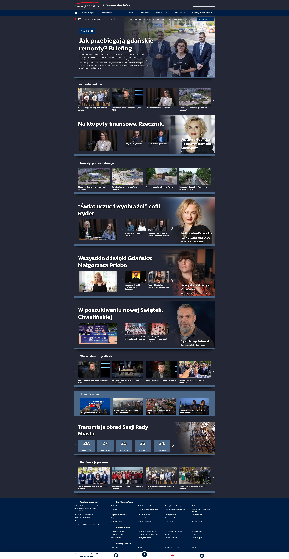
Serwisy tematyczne (201, 12)
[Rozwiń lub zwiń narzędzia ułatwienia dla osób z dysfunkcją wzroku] (202, 555)
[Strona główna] (76, 13)
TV (79, 19)
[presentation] (75, 99)
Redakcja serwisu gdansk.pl (84, 514)
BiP (76, 521)
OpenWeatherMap (93, 524)
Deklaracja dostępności (82, 518)
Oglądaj (85, 31)
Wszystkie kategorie (205, 19)
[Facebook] (116, 555)
